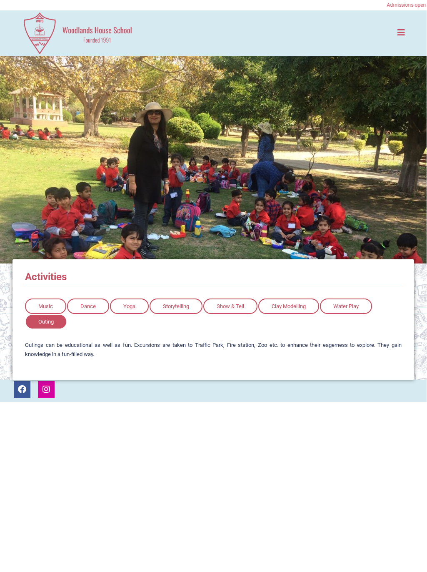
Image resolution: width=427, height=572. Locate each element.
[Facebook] (22, 389)
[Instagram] (46, 389)
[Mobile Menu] (401, 32)
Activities (46, 277)
